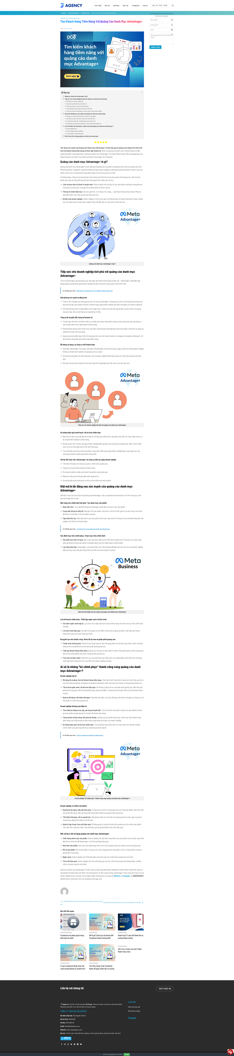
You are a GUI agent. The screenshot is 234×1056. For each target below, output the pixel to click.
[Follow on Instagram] (65, 1044)
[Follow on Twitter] (71, 1044)
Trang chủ (63, 13)
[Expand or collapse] (142, 92)
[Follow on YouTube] (81, 1044)
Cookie (111, 1054)
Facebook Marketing (73, 13)
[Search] (173, 5)
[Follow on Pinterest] (74, 1044)
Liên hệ (145, 5)
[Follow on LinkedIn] (77, 1044)
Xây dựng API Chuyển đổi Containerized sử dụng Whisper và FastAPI (122, 902)
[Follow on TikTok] (68, 1044)
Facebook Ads (64, 18)
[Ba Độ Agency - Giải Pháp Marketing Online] (71, 5)
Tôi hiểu (127, 1054)
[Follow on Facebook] (61, 1044)
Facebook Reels (85, 13)
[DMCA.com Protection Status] (65, 1038)
